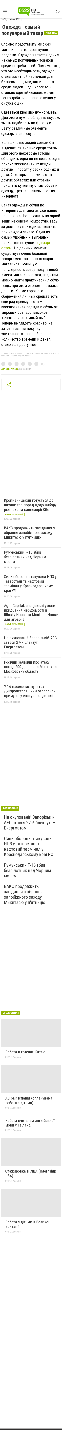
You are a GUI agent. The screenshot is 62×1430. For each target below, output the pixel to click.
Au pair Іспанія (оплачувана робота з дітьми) (28, 1100)
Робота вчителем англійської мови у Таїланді (29, 1123)
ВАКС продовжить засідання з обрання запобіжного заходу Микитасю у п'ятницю (29, 532)
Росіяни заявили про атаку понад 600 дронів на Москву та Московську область (30, 667)
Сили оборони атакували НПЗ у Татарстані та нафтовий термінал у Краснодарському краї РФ (30, 583)
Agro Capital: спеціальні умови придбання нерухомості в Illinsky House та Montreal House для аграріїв (31, 612)
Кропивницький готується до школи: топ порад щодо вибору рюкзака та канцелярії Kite (30, 505)
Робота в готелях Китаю (25, 1052)
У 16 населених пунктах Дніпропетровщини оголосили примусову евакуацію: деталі (30, 691)
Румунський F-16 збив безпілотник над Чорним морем (25, 557)
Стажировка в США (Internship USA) (30, 1173)
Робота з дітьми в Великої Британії (27, 1224)
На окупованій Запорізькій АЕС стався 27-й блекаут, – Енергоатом (30, 642)
